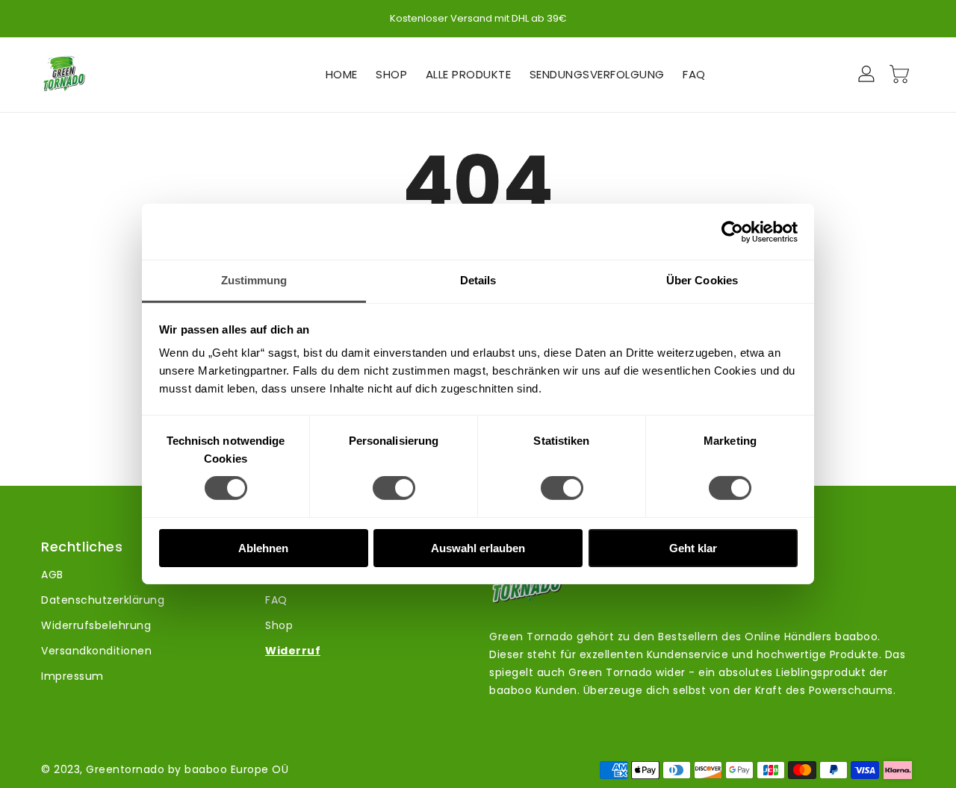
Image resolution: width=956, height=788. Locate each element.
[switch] (394, 488)
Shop (279, 625)
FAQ (276, 599)
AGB (52, 574)
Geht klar (693, 548)
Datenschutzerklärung (102, 599)
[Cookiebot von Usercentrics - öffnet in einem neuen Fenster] (732, 231)
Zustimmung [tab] (254, 280)
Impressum (72, 676)
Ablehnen (263, 548)
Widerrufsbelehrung (96, 625)
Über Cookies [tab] (702, 280)
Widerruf (292, 650)
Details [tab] (478, 280)
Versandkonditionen (96, 650)
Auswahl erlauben (478, 548)
